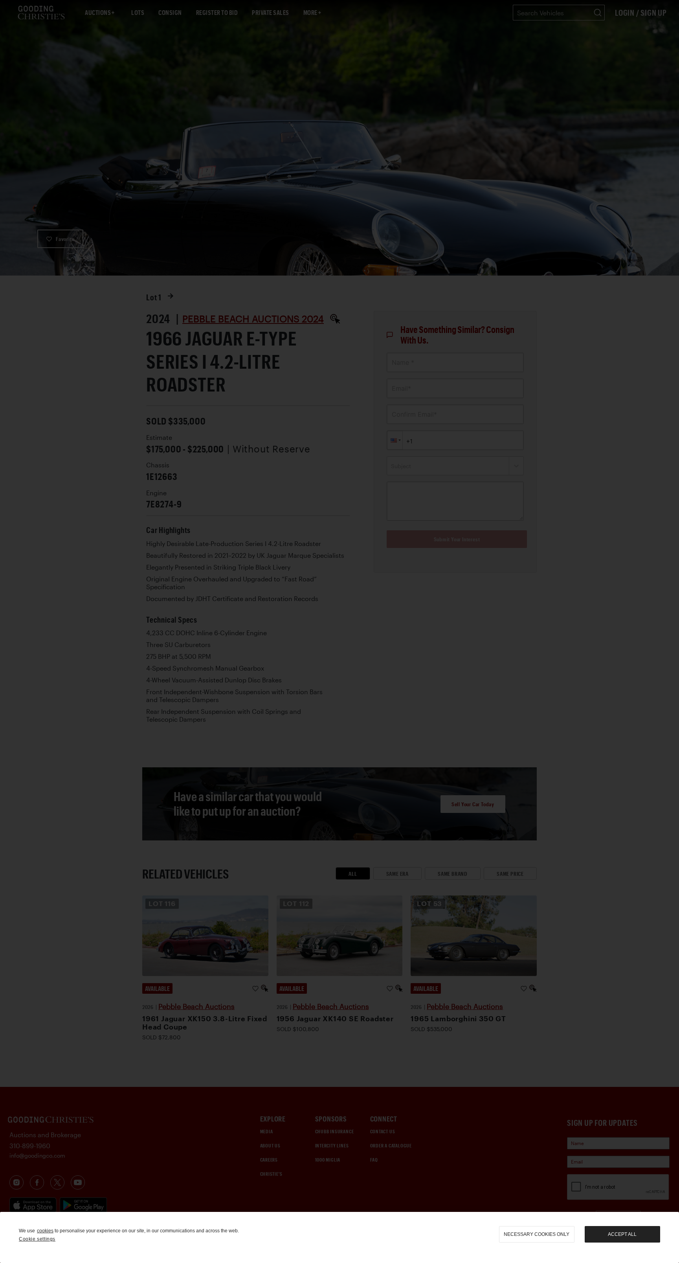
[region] (339, 1237)
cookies (45, 1231)
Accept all (622, 1234)
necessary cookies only (536, 1234)
